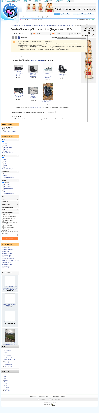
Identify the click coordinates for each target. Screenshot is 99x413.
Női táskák (6, 363)
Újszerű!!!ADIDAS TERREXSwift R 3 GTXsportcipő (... (48, 75)
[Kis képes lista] (13, 37)
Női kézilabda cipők (7, 253)
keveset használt (8, 190)
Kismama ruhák (8, 357)
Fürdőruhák (7, 354)
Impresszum (33, 396)
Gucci (5, 385)
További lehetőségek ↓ (8, 153)
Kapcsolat (56, 396)
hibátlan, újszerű (8, 188)
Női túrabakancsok (7, 266)
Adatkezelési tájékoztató (45, 396)
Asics (5, 145)
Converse (6, 387)
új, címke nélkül (8, 186)
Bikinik (5, 352)
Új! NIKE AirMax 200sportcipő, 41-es (33, 97)
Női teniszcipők (6, 257)
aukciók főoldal (24, 17)
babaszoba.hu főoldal (35, 17)
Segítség (63, 396)
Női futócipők (5, 251)
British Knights (8, 147)
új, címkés (7, 184)
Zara (5, 376)
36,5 (5, 165)
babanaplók (53, 17)
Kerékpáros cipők (6, 262)
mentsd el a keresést (36, 107)
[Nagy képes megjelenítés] (19, 37)
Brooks (6, 149)
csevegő (45, 17)
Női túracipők (5, 268)
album (59, 17)
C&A (5, 382)
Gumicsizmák (7, 355)
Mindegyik (6, 142)
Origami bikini (8, 366)
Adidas (6, 143)
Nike (5, 378)
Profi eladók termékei (9, 215)
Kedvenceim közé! (56, 399)
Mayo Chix (7, 390)
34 (5, 159)
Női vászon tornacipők (8, 258)
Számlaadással (8, 225)
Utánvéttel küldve (8, 220)
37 (5, 167)
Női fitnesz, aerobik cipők (8, 249)
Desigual (6, 389)
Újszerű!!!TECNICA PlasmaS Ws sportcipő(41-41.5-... (18, 73)
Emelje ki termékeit (37, 60)
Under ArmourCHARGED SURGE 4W (48, 102)
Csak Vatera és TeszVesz (10, 223)
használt (6, 192)
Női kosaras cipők (6, 255)
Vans (5, 375)
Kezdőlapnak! (43, 399)
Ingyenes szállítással (9, 218)
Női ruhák (6, 361)
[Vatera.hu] (49, 405)
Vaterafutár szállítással (10, 216)
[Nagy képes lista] (16, 37)
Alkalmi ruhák (7, 350)
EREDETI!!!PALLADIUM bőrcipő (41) (33, 75)
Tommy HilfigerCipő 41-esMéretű (63, 76)
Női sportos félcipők (7, 264)
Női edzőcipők (5, 247)
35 (5, 161)
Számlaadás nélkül (9, 227)
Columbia (6, 151)
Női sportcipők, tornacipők (10, 131)
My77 (5, 384)
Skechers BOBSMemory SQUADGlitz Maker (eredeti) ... (18, 96)
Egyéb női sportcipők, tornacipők (10, 260)
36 (5, 163)
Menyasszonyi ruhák (9, 359)
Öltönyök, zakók (8, 364)
